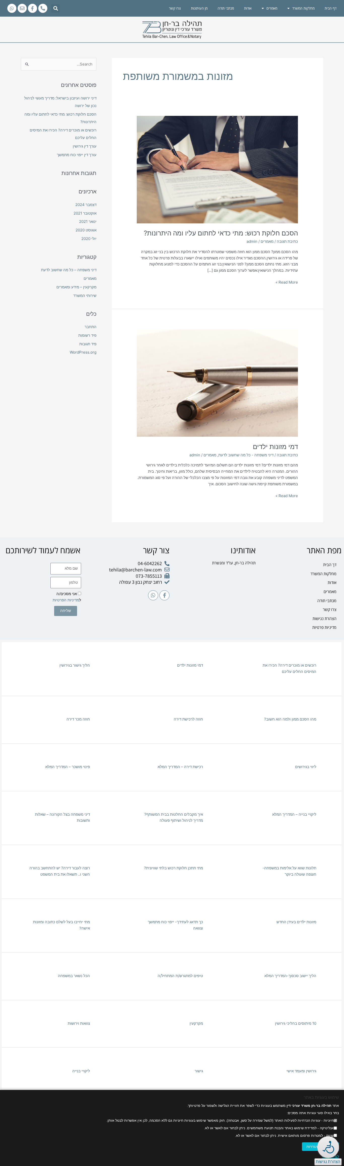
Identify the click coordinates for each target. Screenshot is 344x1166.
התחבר (90, 326)
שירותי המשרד (84, 295)
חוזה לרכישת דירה (188, 719)
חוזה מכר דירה (78, 719)
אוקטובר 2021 (85, 213)
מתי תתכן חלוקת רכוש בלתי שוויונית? (173, 868)
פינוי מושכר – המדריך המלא (67, 766)
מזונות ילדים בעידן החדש (296, 921)
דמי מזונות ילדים (275, 447)
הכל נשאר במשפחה (74, 975)
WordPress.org (83, 352)
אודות (248, 8)
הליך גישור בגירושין (74, 665)
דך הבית (329, 564)
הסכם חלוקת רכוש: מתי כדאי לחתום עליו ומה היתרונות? (221, 233)
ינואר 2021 (87, 221)
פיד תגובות (87, 343)
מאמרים (267, 241)
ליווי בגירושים (305, 766)
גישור (199, 1071)
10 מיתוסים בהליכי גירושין (295, 1023)
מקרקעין (196, 1023)
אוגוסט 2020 (86, 230)
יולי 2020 (88, 238)
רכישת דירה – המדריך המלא (180, 766)
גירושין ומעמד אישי (301, 1071)
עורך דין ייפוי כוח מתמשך (76, 154)
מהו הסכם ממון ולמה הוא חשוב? (290, 719)
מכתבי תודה (226, 8)
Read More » (287, 282)
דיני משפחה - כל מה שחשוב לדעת (245, 455)
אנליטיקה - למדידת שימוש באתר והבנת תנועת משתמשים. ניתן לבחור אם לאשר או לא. (269, 1128)
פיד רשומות (87, 335)
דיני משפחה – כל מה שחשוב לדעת (68, 269)
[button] (55, 8)
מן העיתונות (199, 8)
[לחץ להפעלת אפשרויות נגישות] (328, 1147)
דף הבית (330, 8)
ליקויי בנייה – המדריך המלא (294, 814)
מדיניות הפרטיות (66, 600)
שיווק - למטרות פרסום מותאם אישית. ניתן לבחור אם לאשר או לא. (284, 1136)
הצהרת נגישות (324, 618)
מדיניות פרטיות (324, 627)
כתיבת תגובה (287, 241)
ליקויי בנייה (81, 1071)
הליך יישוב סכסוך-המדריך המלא (290, 975)
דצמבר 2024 (85, 204)
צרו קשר (175, 8)
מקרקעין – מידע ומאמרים (76, 287)
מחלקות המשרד (303, 8)
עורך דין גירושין (84, 146)
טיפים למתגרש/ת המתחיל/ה (180, 975)
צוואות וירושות (79, 1023)
